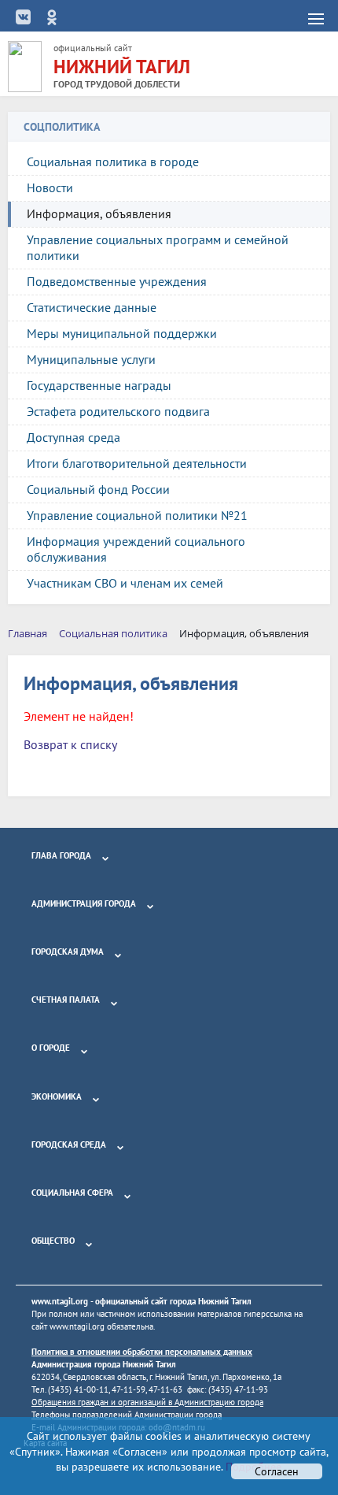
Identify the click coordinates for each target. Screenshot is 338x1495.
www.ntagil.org (59, 1301)
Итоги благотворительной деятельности (137, 463)
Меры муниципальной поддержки (122, 333)
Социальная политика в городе (113, 161)
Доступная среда (73, 437)
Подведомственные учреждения (117, 281)
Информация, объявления (99, 213)
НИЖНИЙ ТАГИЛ (121, 66)
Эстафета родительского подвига (118, 411)
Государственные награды (99, 385)
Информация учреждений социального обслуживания (136, 549)
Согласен (277, 1471)
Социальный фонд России (98, 489)
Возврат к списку (70, 744)
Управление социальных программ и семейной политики (157, 247)
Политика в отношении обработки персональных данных (141, 1351)
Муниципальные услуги (91, 359)
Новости (50, 187)
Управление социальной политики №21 (137, 515)
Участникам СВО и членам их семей (125, 583)
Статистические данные (91, 307)
